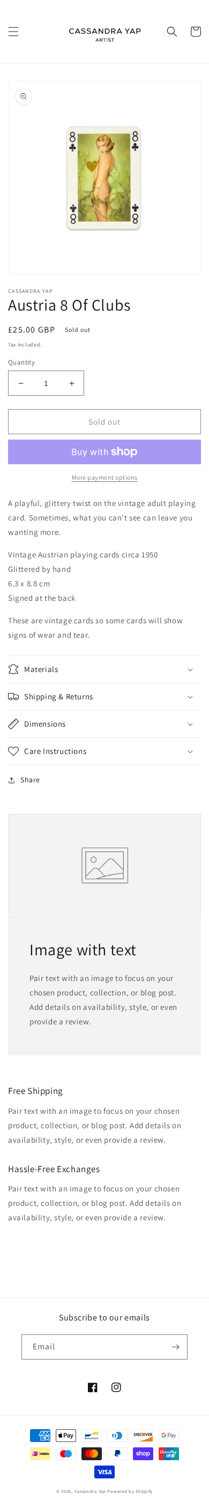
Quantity (21, 362)
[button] (13, 31)
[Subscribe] (175, 1347)
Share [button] (30, 779)
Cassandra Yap (91, 1491)
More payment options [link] (105, 477)
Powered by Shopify (130, 1491)
